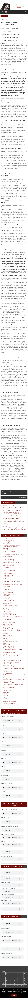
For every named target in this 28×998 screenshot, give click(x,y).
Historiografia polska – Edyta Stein (11, 553)
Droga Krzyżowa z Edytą (8, 600)
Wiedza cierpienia (7, 576)
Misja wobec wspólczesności (10, 641)
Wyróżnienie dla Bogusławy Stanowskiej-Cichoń (14, 528)
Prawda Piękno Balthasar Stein (10, 546)
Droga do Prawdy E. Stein (9, 538)
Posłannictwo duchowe (8, 682)
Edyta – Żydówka (7, 543)
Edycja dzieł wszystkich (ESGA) (10, 605)
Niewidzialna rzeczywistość (9, 583)
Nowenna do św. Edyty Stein (9, 635)
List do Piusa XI (6, 627)
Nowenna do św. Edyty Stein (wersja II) (12, 630)
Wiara (4, 643)
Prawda (4, 657)
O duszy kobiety (6, 644)
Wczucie (5, 608)
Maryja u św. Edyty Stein (8, 565)
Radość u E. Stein (7, 663)
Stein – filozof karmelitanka (9, 570)
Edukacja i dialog (7, 587)
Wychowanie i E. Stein (8, 591)
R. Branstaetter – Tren (8, 625)
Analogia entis (6, 589)
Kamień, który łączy (7, 619)
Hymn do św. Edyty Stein (8, 647)
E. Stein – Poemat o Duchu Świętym (11, 629)
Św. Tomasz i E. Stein (8, 592)
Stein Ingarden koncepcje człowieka (11, 581)
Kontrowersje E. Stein (8, 542)
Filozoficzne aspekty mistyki (9, 652)
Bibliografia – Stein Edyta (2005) (10, 614)
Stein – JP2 (5, 568)
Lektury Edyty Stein (7, 548)
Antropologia (6, 693)
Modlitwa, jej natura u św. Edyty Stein (11, 562)
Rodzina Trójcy (22, 497)
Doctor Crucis (6, 567)
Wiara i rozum (6, 692)
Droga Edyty (6, 695)
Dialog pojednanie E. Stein (9, 540)
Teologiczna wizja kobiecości (10, 602)
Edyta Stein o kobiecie (8, 673)
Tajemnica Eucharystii (8, 598)
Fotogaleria (5, 640)
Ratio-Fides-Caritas (7, 704)
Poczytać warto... (4, 16)
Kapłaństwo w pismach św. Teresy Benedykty (13, 649)
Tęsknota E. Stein (7, 690)
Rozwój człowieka (7, 611)
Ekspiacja (5, 678)
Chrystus (5, 578)
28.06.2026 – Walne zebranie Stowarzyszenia (13, 505)
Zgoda (14, 995)
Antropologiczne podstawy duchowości (12, 666)
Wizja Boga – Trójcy (7, 671)
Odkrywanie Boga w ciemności (10, 701)
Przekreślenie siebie (7, 689)
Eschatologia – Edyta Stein (9, 551)
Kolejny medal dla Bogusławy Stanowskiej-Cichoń (14, 529)
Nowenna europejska (8, 572)
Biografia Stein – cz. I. (8, 549)
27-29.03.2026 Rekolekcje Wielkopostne (12, 513)
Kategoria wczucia (7, 659)
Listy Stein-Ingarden (7, 613)
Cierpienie (5, 698)
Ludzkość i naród (7, 603)
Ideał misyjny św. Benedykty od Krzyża (12, 655)
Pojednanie (5, 654)
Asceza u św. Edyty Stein (8, 559)
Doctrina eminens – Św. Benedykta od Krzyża (13, 554)
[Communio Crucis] (2, 12)
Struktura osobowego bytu (9, 594)
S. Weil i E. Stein (6, 597)
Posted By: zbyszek (5, 28)
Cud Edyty (5, 621)
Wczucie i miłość (7, 580)
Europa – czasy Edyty (8, 556)
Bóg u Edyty (5, 697)
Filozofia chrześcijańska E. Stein (10, 632)
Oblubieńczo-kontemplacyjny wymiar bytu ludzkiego (12, 492)
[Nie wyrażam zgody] (26, 993)
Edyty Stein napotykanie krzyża (10, 687)
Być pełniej (5, 633)
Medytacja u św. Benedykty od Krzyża (11, 564)
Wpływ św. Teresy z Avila (8, 610)
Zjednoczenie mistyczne (8, 606)
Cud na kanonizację (7, 700)
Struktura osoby (6, 586)
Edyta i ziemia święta (7, 651)
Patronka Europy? (7, 595)
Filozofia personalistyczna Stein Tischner (12, 584)
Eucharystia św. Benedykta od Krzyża (11, 545)
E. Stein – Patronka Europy (9, 646)
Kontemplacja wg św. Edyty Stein (10, 561)
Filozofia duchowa (7, 665)
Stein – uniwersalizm (8, 573)
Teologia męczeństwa (8, 557)
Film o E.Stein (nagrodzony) (9, 622)
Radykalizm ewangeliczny (9, 703)
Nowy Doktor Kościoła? (8, 624)
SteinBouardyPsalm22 (8, 575)
